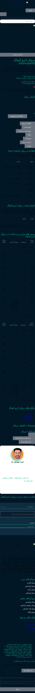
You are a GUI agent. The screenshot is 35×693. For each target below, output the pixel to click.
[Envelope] (22, 636)
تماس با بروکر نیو (29, 621)
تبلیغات (32, 631)
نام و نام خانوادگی (29, 677)
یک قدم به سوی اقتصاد (21, 478)
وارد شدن (3, 506)
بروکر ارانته (31, 589)
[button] (30, 135)
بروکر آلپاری (31, 583)
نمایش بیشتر (31, 575)
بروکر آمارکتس (30, 586)
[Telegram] (32, 636)
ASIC (29, 420)
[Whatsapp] (16, 636)
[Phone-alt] (27, 636)
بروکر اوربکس (30, 593)
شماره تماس (31, 682)
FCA (29, 415)
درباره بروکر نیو (30, 624)
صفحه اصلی (29, 21)
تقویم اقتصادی (30, 628)
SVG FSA (28, 416)
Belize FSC (27, 418)
